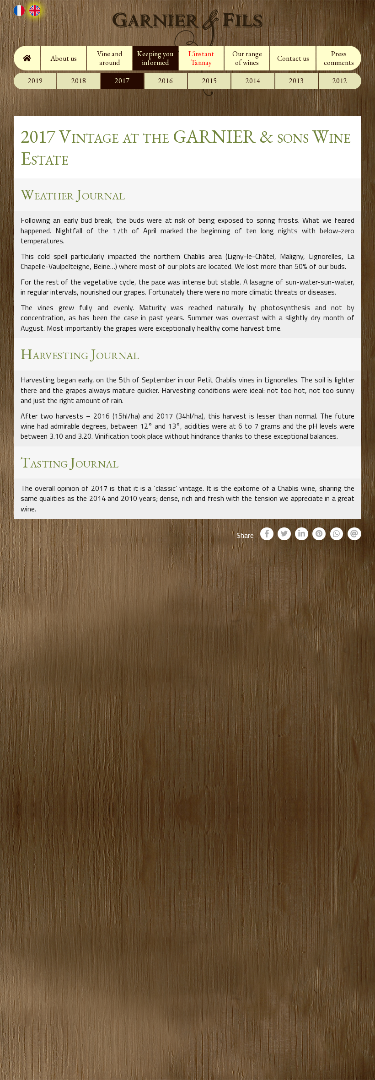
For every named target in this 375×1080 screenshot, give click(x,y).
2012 (339, 81)
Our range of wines (247, 58)
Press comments (339, 58)
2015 (209, 81)
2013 (296, 81)
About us (63, 58)
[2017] (21, 13)
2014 (253, 81)
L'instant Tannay (201, 58)
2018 (78, 81)
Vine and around (109, 58)
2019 (35, 81)
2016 (165, 81)
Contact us (293, 58)
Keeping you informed (155, 58)
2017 (122, 81)
